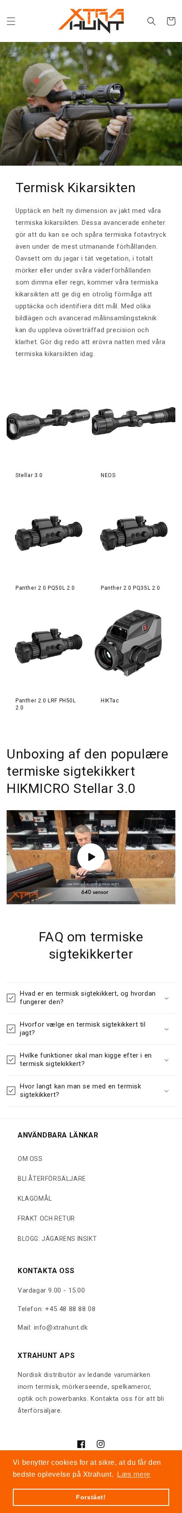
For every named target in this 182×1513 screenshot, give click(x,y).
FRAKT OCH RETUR (46, 1218)
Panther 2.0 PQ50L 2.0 (45, 588)
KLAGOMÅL (35, 1198)
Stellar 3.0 (29, 475)
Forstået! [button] (91, 1497)
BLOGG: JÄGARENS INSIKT (57, 1238)
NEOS (108, 475)
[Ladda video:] (91, 857)
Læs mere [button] (134, 1474)
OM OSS (30, 1158)
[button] (11, 21)
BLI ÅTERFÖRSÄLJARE (52, 1178)
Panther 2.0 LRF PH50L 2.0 (45, 704)
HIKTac (110, 701)
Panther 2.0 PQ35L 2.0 (130, 588)
